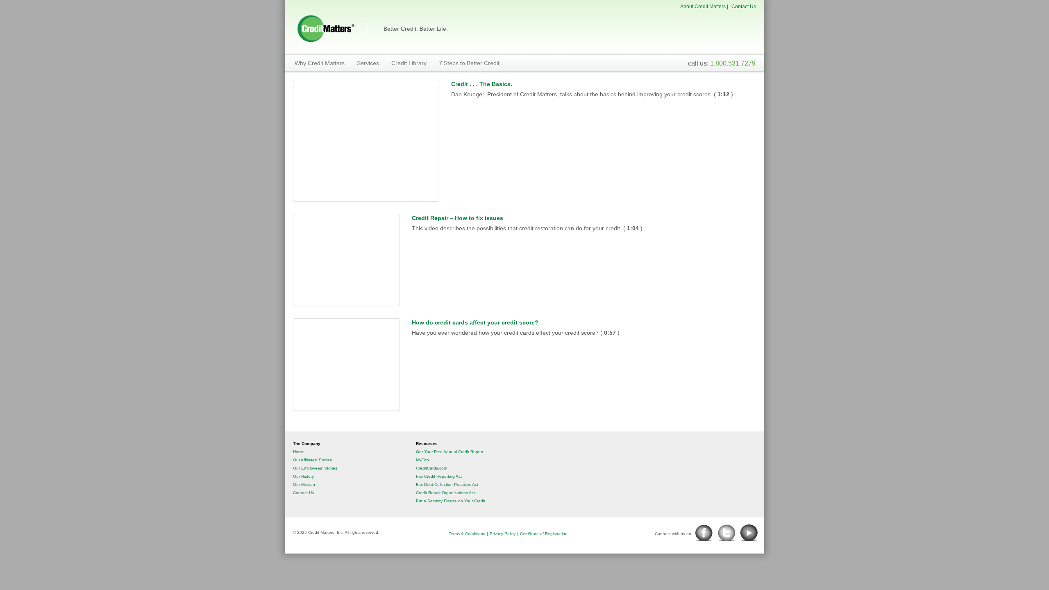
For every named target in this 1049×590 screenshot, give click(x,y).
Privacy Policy (502, 533)
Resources (427, 443)
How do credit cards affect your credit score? (475, 322)
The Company (306, 443)
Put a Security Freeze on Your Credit (450, 501)
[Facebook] (705, 532)
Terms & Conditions (467, 533)
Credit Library (409, 63)
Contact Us (743, 6)
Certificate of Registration (544, 533)
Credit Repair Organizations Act (445, 492)
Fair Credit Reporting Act (439, 476)
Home (298, 451)
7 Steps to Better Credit (469, 63)
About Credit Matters (703, 6)
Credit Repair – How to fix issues (457, 218)
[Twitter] (727, 532)
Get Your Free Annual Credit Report (449, 451)
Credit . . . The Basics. (481, 84)
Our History (303, 476)
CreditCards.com (431, 468)
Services (368, 63)
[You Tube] (751, 532)
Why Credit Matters (320, 63)
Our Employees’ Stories (315, 468)
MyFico (422, 460)
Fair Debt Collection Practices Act (447, 484)
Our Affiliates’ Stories (312, 460)
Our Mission (304, 484)
